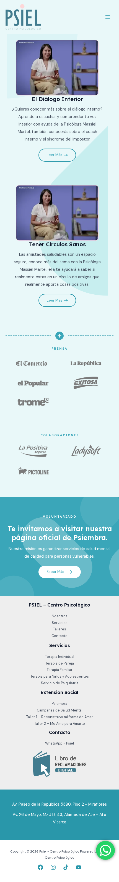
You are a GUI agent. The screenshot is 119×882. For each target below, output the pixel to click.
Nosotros (60, 616)
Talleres (59, 629)
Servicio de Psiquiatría (59, 683)
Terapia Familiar (60, 669)
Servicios (60, 622)
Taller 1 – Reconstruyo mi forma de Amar (59, 717)
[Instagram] (53, 867)
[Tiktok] (66, 867)
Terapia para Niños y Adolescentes (59, 676)
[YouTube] (78, 867)
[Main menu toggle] (107, 17)
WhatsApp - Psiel (59, 743)
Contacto (59, 635)
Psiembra (59, 703)
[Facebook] (40, 867)
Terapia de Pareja (59, 663)
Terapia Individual (59, 656)
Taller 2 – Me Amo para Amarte (59, 723)
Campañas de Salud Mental (59, 710)
